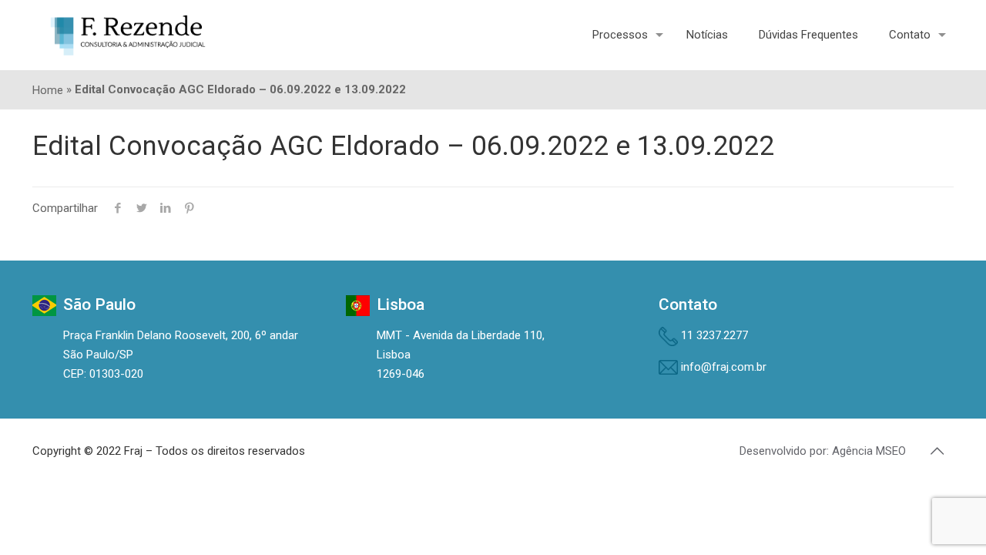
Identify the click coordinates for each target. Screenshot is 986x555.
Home (47, 90)
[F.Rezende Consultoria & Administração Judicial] (128, 34)
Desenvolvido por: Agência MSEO (823, 451)
